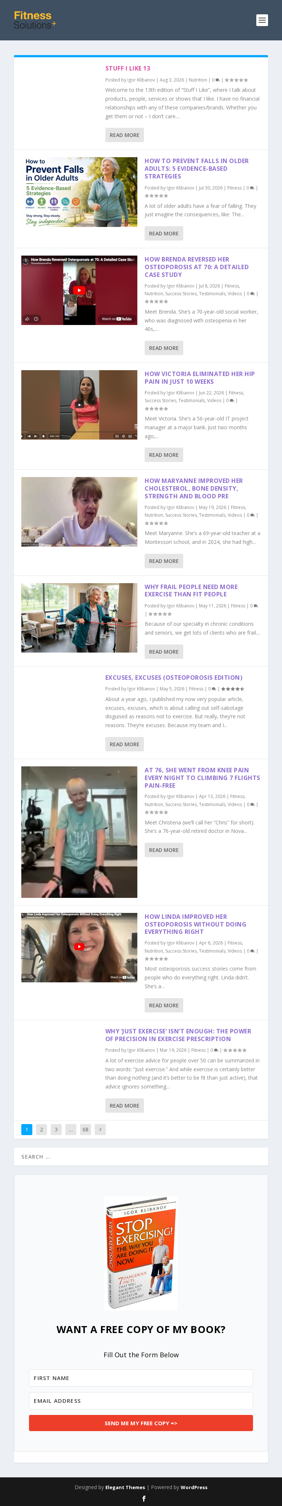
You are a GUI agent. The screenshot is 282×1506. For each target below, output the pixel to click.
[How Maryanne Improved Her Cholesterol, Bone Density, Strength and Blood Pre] (79, 511)
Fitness (234, 188)
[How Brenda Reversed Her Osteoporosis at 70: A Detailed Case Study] (79, 290)
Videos (235, 293)
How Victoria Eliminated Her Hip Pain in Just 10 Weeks (200, 378)
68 (85, 1129)
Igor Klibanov (141, 80)
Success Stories (181, 293)
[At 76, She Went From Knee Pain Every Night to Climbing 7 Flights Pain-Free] (79, 832)
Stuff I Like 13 (128, 68)
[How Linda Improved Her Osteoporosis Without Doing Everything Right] (79, 947)
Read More (125, 134)
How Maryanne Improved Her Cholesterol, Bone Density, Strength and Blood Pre (194, 488)
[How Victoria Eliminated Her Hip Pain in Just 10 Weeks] (79, 405)
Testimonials (212, 293)
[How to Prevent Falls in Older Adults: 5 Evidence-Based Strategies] (79, 192)
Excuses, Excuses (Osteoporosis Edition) (174, 677)
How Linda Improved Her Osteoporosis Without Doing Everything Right (195, 924)
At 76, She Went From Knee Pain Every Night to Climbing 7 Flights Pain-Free (202, 778)
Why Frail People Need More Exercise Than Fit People (191, 591)
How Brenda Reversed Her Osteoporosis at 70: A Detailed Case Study (197, 267)
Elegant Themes (125, 1487)
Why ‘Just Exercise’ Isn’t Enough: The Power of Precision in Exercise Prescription (178, 1035)
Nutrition (198, 80)
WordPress (194, 1487)
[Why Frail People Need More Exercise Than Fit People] (79, 618)
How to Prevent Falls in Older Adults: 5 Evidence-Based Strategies (197, 168)
